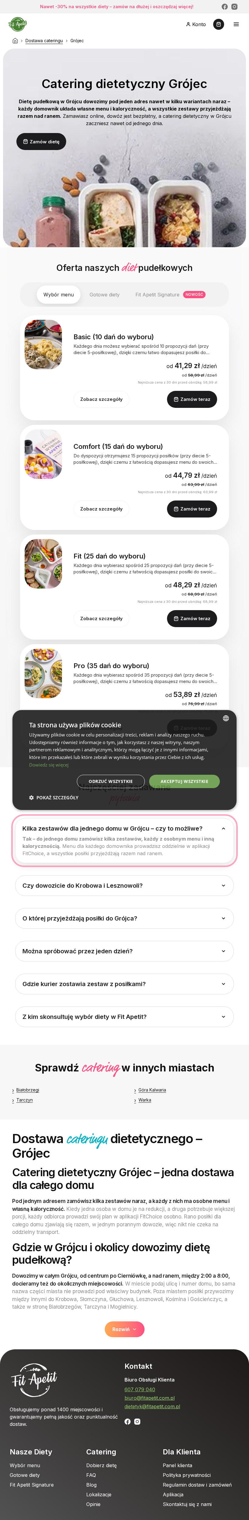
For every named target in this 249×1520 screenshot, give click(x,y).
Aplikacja (173, 1494)
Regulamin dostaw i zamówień (197, 1485)
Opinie (93, 1504)
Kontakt (138, 1366)
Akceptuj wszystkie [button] (184, 781)
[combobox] (226, 718)
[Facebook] (225, 7)
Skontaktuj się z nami (187, 1504)
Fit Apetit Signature (32, 1485)
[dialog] (124, 760)
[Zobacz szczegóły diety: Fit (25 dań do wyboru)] (43, 564)
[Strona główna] (15, 40)
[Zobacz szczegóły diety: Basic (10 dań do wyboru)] (43, 344)
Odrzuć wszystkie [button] (111, 781)
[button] (53, 797)
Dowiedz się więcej (49, 765)
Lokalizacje (98, 1494)
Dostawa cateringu (44, 40)
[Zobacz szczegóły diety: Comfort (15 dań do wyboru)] (43, 454)
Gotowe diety (25, 1475)
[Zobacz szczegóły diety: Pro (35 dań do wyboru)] (43, 673)
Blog (91, 1485)
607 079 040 (139, 1389)
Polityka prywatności (187, 1475)
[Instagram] (234, 7)
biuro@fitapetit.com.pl (149, 1398)
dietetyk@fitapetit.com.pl (152, 1406)
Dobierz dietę (101, 1465)
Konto (199, 24)
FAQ (91, 1475)
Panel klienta (177, 1465)
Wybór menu (25, 1465)
